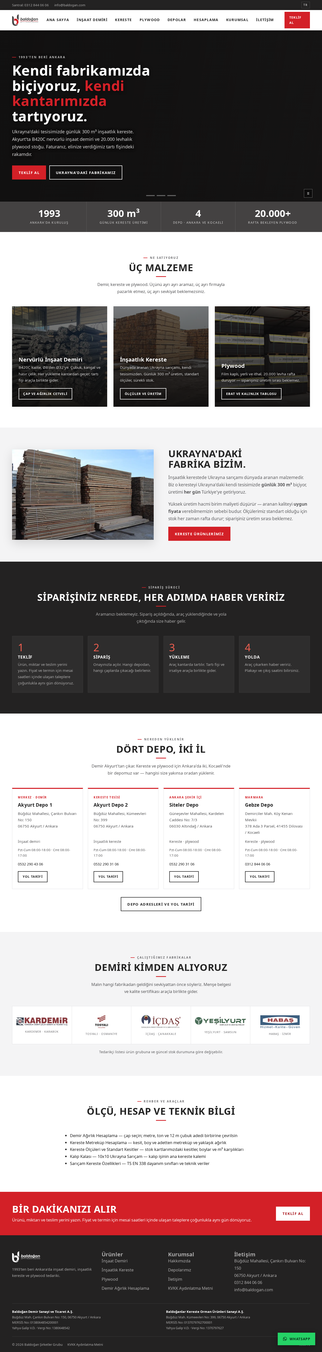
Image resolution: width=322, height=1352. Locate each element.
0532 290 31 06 (106, 864)
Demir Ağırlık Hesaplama (93, 1135)
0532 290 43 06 (30, 864)
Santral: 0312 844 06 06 (30, 5)
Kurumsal (237, 19)
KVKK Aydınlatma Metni (190, 1288)
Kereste (123, 19)
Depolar (177, 19)
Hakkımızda (179, 1261)
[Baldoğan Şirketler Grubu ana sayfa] (25, 20)
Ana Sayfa (58, 19)
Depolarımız (179, 1270)
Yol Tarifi (33, 876)
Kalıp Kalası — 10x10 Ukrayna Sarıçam (106, 1156)
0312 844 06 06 (257, 864)
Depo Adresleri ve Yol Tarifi (160, 904)
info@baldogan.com (69, 5)
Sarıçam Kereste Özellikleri (95, 1163)
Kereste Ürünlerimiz (199, 533)
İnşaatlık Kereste (118, 1270)
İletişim (265, 19)
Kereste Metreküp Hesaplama (98, 1142)
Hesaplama (206, 19)
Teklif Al (295, 20)
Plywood (150, 19)
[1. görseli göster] (150, 195)
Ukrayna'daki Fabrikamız (86, 172)
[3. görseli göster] (171, 195)
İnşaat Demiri (92, 19)
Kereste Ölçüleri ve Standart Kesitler (104, 1149)
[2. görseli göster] (161, 195)
